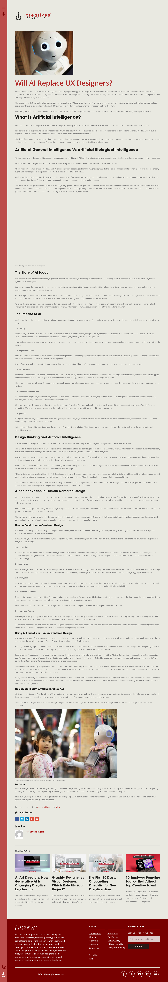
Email (37, 819)
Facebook (17, 819)
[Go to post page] (32, 863)
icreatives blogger (44, 807)
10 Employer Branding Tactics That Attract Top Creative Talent (143, 881)
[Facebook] (124, 974)
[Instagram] (148, 974)
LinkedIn (27, 819)
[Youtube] (140, 974)
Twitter (22, 819)
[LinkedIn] (156, 974)
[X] (132, 974)
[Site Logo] (33, 16)
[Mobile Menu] (3, 8)
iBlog (58, 807)
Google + (32, 819)
